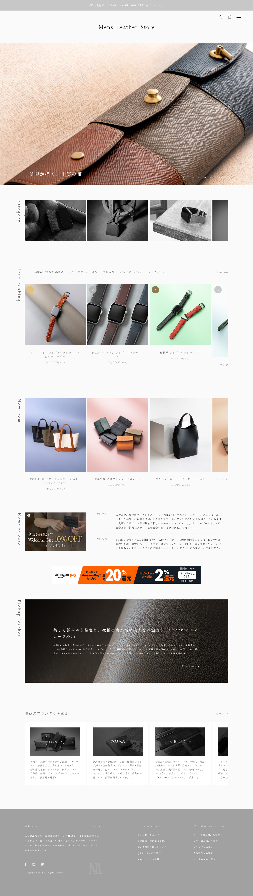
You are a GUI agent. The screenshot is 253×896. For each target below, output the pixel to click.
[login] (220, 17)
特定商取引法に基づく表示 (152, 840)
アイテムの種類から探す (207, 834)
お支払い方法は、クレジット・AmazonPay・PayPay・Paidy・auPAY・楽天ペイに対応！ (126, 5)
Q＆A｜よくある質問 (149, 853)
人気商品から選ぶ (203, 853)
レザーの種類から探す (206, 840)
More (219, 271)
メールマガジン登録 (148, 859)
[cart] (230, 17)
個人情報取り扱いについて (152, 846)
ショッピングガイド (148, 834)
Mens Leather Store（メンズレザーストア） (126, 27)
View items (188, 666)
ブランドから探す (203, 846)
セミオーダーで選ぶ (205, 859)
